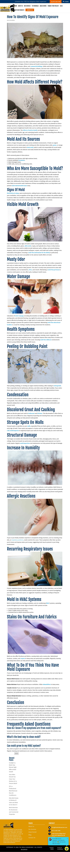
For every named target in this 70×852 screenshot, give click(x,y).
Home (15, 6)
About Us (20, 6)
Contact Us (30, 10)
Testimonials (35, 6)
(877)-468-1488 (56, 830)
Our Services (27, 6)
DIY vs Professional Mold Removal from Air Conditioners (13, 791)
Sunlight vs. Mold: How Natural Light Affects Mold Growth (12, 767)
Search (16, 753)
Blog (61, 6)
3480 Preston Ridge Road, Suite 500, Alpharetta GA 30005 (59, 835)
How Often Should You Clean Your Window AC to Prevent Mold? (13, 779)
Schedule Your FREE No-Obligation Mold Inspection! (30, 1)
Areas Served (43, 6)
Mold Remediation (11, 20)
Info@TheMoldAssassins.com (59, 827)
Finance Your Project (53, 6)
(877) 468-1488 (56, 1)
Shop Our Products (19, 10)
